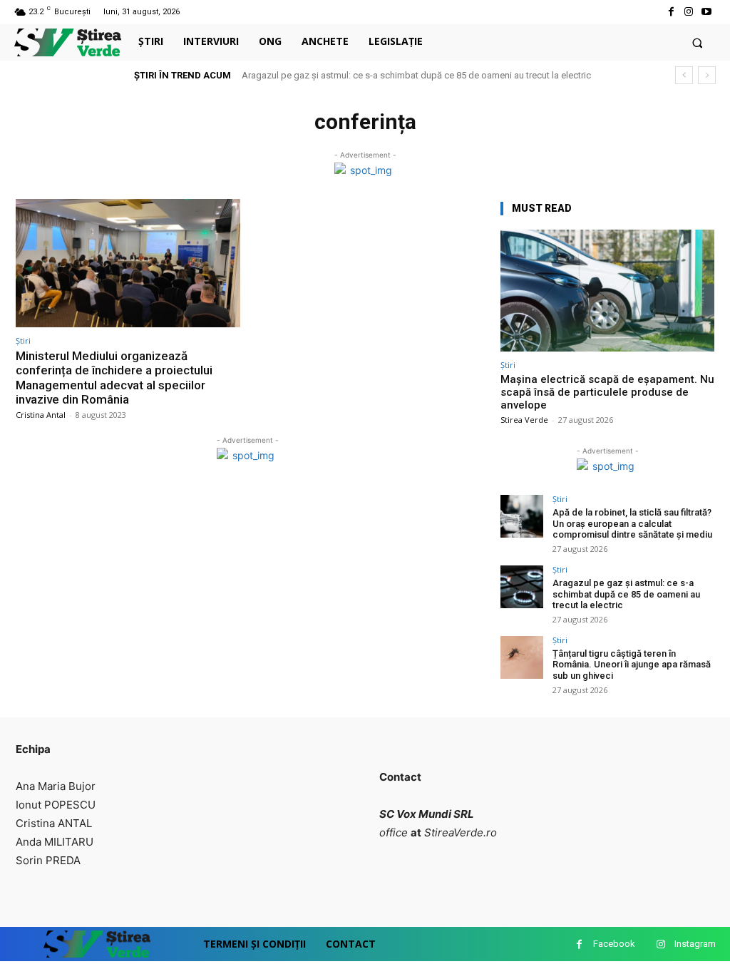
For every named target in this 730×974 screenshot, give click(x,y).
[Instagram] (689, 12)
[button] (697, 42)
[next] (707, 75)
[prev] (684, 75)
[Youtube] (707, 12)
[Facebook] (670, 12)
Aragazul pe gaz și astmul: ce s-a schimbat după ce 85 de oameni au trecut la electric (416, 75)
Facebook (614, 943)
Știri (23, 340)
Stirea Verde (524, 419)
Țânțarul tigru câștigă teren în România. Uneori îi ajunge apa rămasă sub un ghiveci (631, 664)
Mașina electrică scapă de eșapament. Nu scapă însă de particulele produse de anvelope (607, 392)
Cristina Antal (41, 414)
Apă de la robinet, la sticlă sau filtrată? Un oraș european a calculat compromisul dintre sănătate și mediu (632, 523)
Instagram (695, 943)
